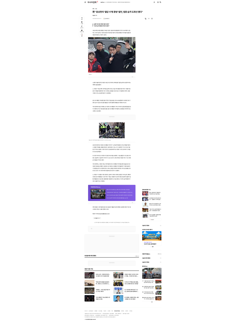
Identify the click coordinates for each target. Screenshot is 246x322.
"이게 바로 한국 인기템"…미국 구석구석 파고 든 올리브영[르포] (149, 293)
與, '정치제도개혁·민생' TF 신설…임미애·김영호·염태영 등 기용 (132, 290)
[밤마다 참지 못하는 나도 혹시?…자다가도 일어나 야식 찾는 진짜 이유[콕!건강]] (158, 300)
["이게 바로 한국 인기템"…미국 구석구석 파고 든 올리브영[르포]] (158, 294)
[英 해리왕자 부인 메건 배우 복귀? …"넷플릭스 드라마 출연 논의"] (145, 200)
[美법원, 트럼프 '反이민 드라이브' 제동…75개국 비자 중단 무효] (118, 278)
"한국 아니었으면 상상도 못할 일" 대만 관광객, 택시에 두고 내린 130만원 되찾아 (120, 195)
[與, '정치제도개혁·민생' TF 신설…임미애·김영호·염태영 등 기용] (118, 293)
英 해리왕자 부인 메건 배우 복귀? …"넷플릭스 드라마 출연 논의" (155, 199)
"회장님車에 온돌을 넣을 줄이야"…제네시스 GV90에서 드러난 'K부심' (103, 283)
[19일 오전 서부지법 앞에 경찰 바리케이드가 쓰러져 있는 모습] (111, 130)
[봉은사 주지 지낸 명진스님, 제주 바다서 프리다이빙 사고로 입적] (145, 206)
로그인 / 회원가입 (154, 2)
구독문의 (104, 311)
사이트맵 (130, 311)
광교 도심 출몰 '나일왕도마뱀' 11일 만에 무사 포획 (155, 215)
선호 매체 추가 (107, 18)
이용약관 (122, 311)
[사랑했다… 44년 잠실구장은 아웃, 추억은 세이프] (89, 293)
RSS (112, 311)
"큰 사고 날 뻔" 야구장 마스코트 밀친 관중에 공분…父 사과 (117, 198)
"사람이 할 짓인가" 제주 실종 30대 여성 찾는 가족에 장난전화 (149, 282)
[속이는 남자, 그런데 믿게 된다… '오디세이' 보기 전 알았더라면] (89, 278)
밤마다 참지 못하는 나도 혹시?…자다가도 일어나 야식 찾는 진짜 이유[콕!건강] (149, 299)
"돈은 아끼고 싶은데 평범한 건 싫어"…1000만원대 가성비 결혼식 (155, 210)
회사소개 (86, 311)
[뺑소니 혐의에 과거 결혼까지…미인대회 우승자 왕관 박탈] (145, 195)
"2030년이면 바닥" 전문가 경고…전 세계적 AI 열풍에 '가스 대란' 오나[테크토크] (120, 192)
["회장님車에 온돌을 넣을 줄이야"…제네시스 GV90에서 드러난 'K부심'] (89, 285)
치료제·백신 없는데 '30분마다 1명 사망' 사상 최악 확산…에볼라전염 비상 (149, 288)
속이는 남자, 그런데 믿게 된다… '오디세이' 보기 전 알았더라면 (103, 275)
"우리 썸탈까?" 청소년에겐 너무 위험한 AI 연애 (103, 298)
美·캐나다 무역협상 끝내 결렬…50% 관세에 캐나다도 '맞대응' (132, 282)
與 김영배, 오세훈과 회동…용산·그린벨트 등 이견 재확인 (132, 298)
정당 (96, 8)
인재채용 (95, 311)
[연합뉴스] (111, 55)
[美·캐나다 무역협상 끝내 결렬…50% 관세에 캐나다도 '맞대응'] (118, 285)
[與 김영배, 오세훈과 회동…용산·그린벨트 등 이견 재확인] (118, 301)
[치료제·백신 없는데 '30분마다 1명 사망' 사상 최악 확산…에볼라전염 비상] (158, 289)
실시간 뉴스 (103, 2)
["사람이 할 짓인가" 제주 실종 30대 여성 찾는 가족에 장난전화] (158, 283)
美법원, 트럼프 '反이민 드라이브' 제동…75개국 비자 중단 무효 (131, 275)
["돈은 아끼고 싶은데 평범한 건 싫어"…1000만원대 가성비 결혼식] (145, 211)
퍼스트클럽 (100, 311)
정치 (93, 8)
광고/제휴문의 (91, 311)
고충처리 (126, 311)
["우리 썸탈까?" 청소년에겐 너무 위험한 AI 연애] (89, 301)
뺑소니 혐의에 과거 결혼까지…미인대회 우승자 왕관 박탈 (155, 193)
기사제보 (108, 311)
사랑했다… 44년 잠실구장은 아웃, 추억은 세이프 (103, 290)
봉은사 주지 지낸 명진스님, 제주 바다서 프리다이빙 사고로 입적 (118, 189)
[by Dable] (137, 256)
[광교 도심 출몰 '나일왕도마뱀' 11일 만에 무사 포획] (145, 217)
